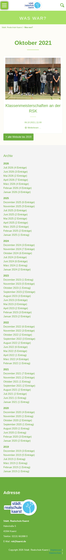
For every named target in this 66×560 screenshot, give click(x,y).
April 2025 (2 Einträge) (15, 222)
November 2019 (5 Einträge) (19, 455)
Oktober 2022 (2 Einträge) (17, 334)
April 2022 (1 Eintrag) (15, 355)
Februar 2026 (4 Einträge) (17, 187)
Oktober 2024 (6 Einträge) (17, 253)
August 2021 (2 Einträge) (17, 389)
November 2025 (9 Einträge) (19, 206)
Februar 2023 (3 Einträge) (17, 312)
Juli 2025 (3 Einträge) (15, 210)
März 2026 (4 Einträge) (16, 183)
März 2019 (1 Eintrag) (15, 463)
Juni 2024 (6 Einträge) (15, 261)
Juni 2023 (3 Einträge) (15, 300)
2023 (6, 275)
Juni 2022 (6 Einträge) (15, 346)
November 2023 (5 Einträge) (19, 283)
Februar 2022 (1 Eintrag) (16, 363)
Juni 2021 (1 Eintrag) (14, 397)
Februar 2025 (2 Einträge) (17, 230)
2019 (6, 446)
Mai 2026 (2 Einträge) (15, 175)
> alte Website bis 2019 (18, 136)
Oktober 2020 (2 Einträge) (17, 420)
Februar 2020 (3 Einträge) (17, 436)
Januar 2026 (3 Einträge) (17, 192)
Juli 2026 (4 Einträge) (15, 167)
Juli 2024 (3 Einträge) (15, 257)
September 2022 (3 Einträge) (19, 338)
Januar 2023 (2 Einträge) (17, 316)
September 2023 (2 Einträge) (19, 291)
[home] (33, 5)
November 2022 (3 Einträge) (19, 330)
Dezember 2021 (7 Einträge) (19, 373)
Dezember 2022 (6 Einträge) (19, 326)
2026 (6, 163)
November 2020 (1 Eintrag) (18, 416)
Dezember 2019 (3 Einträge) (19, 450)
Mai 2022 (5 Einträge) (15, 351)
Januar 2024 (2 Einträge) (17, 269)
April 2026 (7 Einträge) (15, 179)
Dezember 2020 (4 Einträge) (19, 412)
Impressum (55, 550)
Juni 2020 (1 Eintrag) (14, 432)
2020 (6, 408)
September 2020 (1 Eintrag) (18, 424)
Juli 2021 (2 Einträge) (15, 393)
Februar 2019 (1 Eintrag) (16, 467)
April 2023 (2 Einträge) (15, 308)
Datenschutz (55, 553)
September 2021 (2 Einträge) (19, 385)
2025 (6, 198)
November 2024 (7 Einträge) (19, 249)
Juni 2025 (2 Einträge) (15, 214)
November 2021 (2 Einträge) (19, 377)
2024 (6, 240)
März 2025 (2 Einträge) (16, 226)
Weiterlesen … (34, 128)
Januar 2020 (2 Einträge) (17, 440)
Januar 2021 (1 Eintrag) (16, 402)
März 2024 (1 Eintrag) (15, 265)
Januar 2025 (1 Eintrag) (16, 234)
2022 (6, 322)
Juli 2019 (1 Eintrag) (14, 459)
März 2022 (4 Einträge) (16, 359)
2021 (6, 369)
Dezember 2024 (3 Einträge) (19, 245)
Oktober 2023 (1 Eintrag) (17, 287)
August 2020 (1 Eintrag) (16, 428)
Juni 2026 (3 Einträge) (15, 171)
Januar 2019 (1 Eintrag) (16, 471)
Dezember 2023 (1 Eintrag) (18, 279)
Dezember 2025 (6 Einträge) (19, 202)
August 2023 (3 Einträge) (17, 296)
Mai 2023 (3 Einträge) (15, 304)
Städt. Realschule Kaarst (12, 27)
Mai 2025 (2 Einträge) (15, 218)
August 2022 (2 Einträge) (17, 342)
